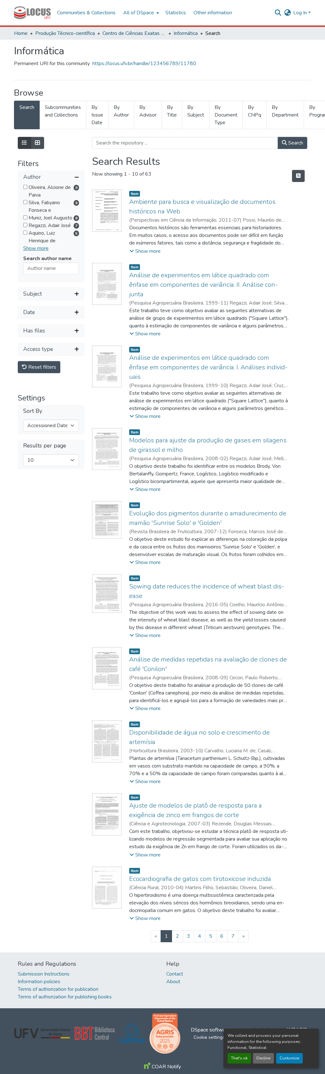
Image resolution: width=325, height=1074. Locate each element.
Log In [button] (300, 12)
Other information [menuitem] (213, 12)
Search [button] (295, 142)
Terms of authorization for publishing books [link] (65, 996)
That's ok (239, 1058)
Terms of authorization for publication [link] (58, 989)
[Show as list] (24, 143)
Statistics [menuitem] (175, 12)
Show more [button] (36, 248)
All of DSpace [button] (138, 12)
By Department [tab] (285, 111)
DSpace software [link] (210, 1029)
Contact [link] (174, 973)
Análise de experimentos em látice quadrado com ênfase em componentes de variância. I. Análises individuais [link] (208, 367)
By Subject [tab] (195, 111)
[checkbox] (25, 187)
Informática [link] (186, 33)
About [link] (173, 981)
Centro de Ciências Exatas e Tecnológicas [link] (134, 33)
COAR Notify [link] (165, 1066)
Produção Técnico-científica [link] (65, 33)
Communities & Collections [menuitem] (86, 12)
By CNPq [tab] (254, 111)
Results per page (44, 445)
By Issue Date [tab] (97, 115)
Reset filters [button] (41, 367)
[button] (32, 12)
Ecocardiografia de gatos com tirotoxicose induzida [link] (200, 879)
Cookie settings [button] (209, 1037)
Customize (289, 1058)
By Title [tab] (172, 111)
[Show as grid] (37, 143)
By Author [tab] (121, 111)
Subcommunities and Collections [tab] (63, 111)
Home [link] (21, 33)
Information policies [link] (39, 981)
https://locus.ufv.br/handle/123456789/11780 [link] (144, 63)
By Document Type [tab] (226, 115)
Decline (263, 1058)
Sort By (32, 411)
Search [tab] (26, 107)
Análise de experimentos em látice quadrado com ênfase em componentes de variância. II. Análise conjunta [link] (203, 285)
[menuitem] (140, 12)
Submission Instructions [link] (44, 973)
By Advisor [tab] (147, 111)
